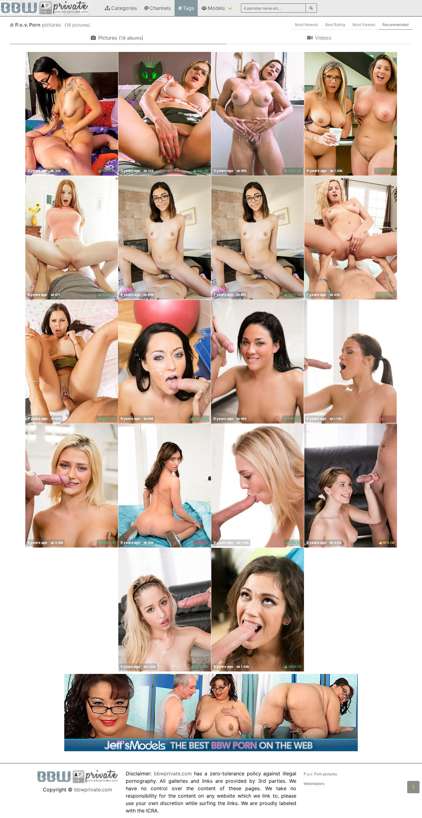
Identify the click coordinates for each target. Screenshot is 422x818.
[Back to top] (413, 787)
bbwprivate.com (93, 789)
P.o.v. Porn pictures (320, 774)
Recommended (395, 24)
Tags (188, 8)
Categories (124, 8)
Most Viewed (363, 24)
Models (216, 8)
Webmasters (314, 784)
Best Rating (335, 24)
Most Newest (306, 24)
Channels (160, 8)
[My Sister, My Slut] (164, 238)
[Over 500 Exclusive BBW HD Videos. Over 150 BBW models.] (211, 749)
